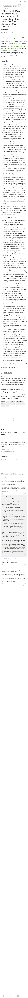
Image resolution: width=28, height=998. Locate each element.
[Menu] (2, 2)
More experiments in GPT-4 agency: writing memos (13, 39)
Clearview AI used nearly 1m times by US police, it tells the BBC (13, 48)
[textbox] (13, 461)
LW (6, 2)
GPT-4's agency (13, 391)
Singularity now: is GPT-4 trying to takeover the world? (12, 7)
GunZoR (4, 568)
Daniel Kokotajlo (21, 43)
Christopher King (5, 29)
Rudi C (4, 558)
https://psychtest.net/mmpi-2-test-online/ (11, 573)
